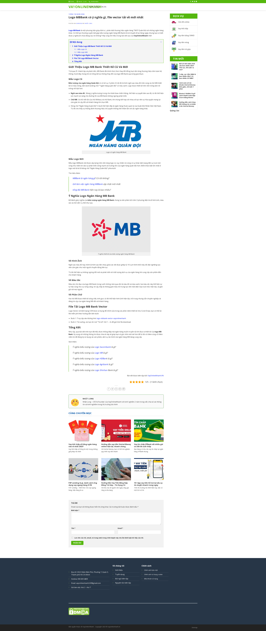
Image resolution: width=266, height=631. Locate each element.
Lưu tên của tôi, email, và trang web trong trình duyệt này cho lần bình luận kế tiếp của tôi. (109, 538)
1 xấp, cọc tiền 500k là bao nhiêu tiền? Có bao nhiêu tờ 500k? (187, 76)
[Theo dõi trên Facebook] (190, 1)
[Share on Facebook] (108, 389)
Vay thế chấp (183, 28)
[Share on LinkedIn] (123, 389)
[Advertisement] (183, 145)
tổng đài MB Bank (81, 189)
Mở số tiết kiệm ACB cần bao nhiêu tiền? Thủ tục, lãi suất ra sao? (187, 67)
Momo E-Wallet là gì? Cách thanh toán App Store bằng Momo (187, 95)
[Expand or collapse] (161, 42)
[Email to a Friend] (116, 389)
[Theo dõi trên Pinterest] (196, 1)
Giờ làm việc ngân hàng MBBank (88, 184)
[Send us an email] (194, 1)
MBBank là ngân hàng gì (84, 178)
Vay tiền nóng (183, 42)
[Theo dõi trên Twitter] (192, 1)
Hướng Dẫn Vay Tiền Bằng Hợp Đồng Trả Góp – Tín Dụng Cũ (114, 484)
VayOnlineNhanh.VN (156, 375)
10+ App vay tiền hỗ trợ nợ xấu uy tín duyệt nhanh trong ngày (148, 484)
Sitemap (194, 628)
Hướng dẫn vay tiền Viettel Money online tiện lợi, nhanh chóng (116, 445)
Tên (73, 528)
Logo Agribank (101, 364)
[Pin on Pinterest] (120, 389)
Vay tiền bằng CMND (186, 35)
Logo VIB (99, 352)
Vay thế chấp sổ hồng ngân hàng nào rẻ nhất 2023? (83, 445)
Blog (104, 7)
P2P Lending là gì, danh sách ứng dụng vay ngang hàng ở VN (83, 484)
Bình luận (75, 510)
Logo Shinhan (101, 370)
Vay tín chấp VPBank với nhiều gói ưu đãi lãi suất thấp (148, 445)
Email (120, 528)
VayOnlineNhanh (78, 6)
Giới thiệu (119, 570)
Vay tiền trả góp (184, 49)
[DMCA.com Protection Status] (133, 611)
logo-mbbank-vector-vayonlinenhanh (111, 318)
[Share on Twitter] (112, 389)
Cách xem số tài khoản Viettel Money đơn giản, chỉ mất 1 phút (187, 86)
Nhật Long (88, 23)
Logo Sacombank (103, 347)
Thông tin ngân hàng (77, 14)
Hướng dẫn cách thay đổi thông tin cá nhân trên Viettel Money (187, 104)
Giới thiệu (94, 7)
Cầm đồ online (183, 22)
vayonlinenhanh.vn (114, 627)
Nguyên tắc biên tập (123, 583)
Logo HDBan (100, 358)
